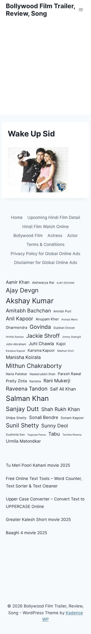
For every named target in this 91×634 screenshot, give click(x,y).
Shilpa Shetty (16, 418)
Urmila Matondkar (23, 441)
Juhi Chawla (41, 343)
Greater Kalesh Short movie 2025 (38, 519)
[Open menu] (80, 9)
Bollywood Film (28, 235)
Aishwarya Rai (43, 282)
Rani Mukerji (56, 381)
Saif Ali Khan (63, 388)
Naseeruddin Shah (42, 374)
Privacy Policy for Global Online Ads (45, 253)
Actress (55, 235)
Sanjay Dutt (22, 408)
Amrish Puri (62, 311)
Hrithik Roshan (15, 336)
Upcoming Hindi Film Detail (53, 217)
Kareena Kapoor (15, 350)
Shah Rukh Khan (60, 409)
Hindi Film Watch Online (45, 226)
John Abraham (16, 344)
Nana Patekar (16, 374)
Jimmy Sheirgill (71, 336)
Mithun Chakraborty (34, 365)
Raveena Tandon (27, 388)
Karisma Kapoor (41, 350)
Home (17, 217)
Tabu (54, 434)
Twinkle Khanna (72, 434)
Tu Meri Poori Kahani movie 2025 (38, 465)
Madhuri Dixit (65, 350)
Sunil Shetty (22, 425)
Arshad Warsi (69, 319)
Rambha (35, 381)
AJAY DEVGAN (65, 282)
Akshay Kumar (30, 301)
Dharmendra (16, 327)
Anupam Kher (47, 319)
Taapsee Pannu (36, 434)
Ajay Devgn (22, 290)
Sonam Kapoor (72, 418)
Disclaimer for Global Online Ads (45, 262)
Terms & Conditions (45, 244)
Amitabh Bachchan (28, 311)
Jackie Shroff (43, 335)
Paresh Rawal (69, 373)
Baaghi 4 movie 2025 (26, 532)
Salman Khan (27, 398)
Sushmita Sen (15, 434)
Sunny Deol (54, 426)
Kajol (61, 343)
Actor (72, 235)
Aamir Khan (18, 282)
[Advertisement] (45, 67)
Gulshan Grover (64, 328)
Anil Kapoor (19, 319)
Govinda (40, 327)
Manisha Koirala (23, 357)
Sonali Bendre (43, 417)
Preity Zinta (16, 380)
